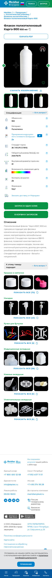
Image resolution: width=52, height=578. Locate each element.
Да (13, 139)
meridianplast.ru (35, 494)
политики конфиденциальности (31, 556)
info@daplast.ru (11, 485)
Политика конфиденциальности (18, 536)
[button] (4, 65)
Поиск (31, 4)
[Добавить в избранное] (43, 83)
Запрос (44, 4)
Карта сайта (9, 540)
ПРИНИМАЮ (26, 564)
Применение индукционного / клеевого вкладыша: (23, 135)
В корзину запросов (26, 214)
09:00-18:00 (9, 494)
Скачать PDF (26, 36)
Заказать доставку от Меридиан (26, 196)
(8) (24, 394)
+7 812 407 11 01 (35, 474)
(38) (24, 369)
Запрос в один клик (26, 206)
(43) (24, 318)
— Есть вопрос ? (39, 266)
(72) (24, 293)
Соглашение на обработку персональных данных (15, 545)
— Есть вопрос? (39, 113)
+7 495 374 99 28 (35, 484)
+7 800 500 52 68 (12, 474)
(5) (24, 343)
